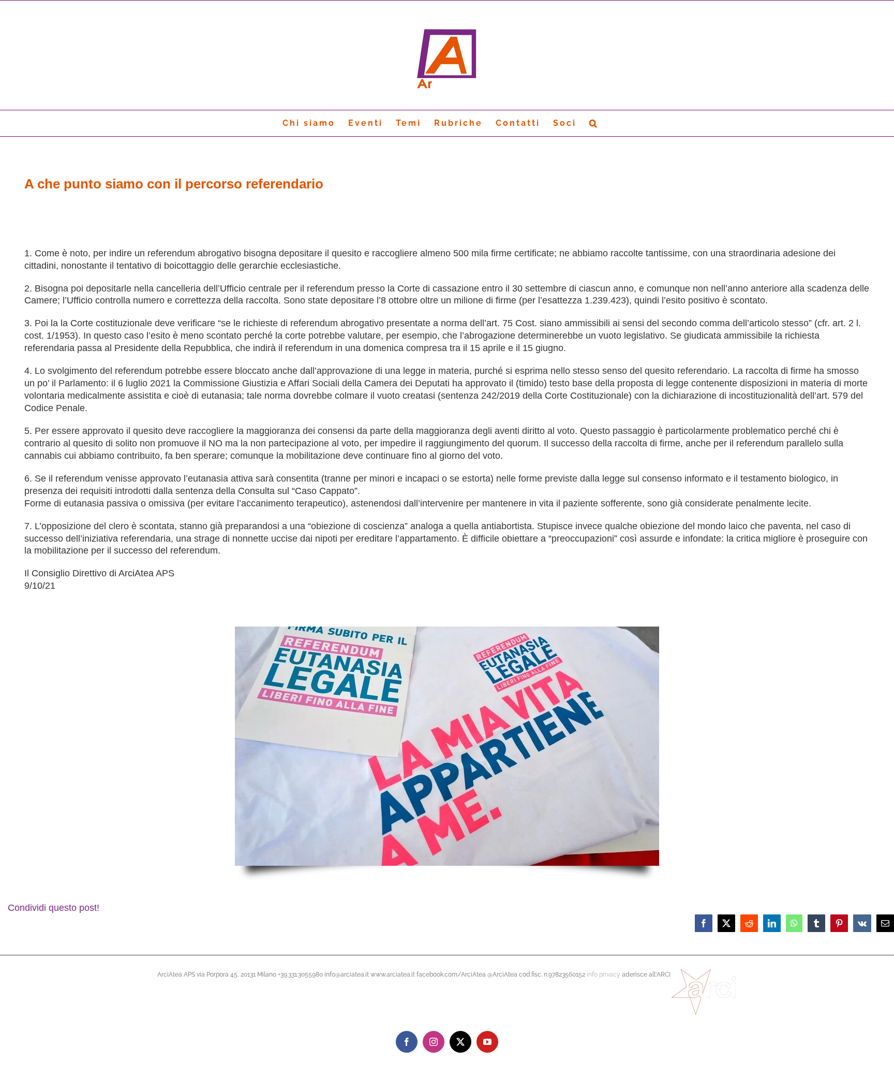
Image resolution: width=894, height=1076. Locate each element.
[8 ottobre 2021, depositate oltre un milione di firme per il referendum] (447, 630)
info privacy (603, 974)
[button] (594, 123)
